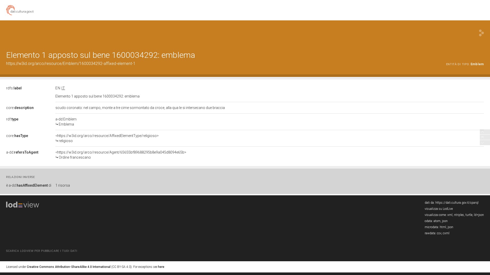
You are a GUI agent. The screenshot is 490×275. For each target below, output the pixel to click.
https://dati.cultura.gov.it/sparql (457, 202)
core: (20, 108)
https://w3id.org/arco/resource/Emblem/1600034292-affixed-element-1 (71, 63)
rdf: (12, 119)
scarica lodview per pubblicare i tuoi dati (41, 251)
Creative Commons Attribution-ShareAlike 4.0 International (69, 267)
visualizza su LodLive (439, 209)
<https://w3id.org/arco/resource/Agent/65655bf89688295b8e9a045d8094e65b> (120, 154)
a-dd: (22, 152)
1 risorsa (62, 185)
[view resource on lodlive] (481, 33)
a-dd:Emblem (66, 121)
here (161, 267)
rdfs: (14, 88)
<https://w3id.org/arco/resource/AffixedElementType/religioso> (107, 138)
